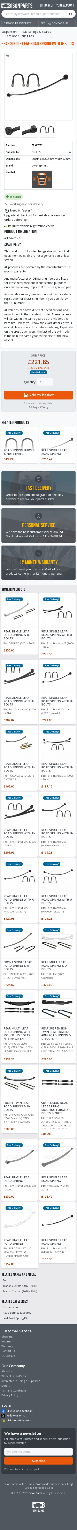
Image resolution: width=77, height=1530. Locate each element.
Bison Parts (35, 1493)
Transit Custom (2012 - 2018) (20, 1286)
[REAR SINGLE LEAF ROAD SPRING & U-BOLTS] (19, 611)
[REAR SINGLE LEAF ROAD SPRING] (19, 1157)
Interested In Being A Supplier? (20, 1381)
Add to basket (41, 395)
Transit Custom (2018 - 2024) (20, 1291)
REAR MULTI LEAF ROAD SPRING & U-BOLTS (54, 965)
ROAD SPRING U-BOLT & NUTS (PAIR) (19, 452)
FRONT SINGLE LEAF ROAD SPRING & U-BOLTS (17, 965)
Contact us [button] (60, 23)
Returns (6, 1341)
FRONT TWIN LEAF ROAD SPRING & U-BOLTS (16, 1106)
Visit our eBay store (19, 1420)
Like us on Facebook (19, 1411)
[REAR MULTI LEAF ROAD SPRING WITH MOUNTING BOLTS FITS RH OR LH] (19, 1008)
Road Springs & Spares (36, 32)
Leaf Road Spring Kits (19, 36)
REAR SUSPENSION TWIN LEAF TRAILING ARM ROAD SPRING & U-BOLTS (56, 1033)
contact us (30, 327)
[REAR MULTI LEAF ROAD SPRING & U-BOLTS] (57, 942)
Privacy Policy (9, 1395)
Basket (49, 5)
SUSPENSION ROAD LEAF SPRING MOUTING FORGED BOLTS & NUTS (54, 1108)
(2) (51, 152)
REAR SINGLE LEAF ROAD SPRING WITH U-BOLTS (57, 634)
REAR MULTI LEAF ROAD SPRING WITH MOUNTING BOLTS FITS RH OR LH (17, 1033)
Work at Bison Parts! (13, 1376)
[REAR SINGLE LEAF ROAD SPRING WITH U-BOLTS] (57, 611)
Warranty (7, 1346)
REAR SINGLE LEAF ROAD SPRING (54, 452)
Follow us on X (16, 1415)
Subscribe (38, 1461)
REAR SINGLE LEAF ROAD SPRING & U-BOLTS (16, 634)
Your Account (65, 5)
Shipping (7, 1336)
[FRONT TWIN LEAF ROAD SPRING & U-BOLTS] (19, 1082)
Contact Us (8, 1351)
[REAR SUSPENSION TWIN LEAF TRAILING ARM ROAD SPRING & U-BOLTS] (57, 1008)
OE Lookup (8, 1356)
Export (5, 1385)
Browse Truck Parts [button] (17, 23)
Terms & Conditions (13, 1390)
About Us (7, 1371)
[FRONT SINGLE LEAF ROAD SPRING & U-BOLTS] (19, 942)
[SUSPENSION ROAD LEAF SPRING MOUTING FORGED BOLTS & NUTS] (57, 1082)
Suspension (9, 32)
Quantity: (30, 382)
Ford (5, 1280)
